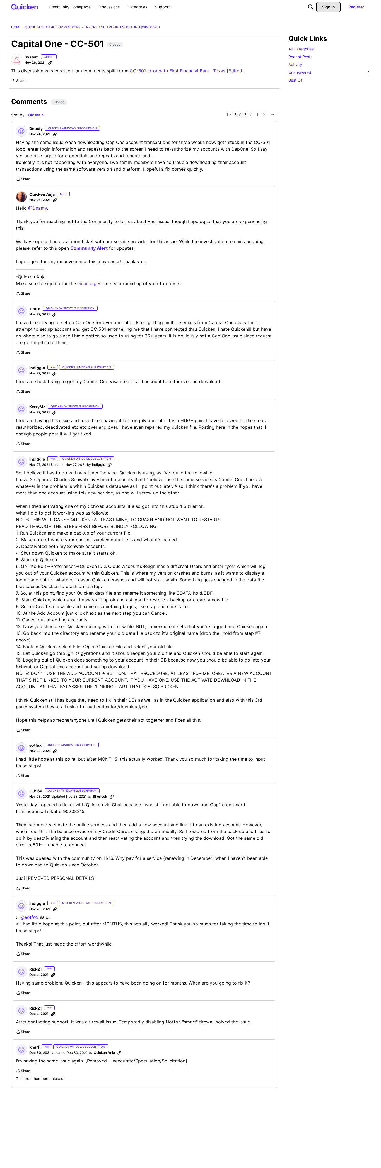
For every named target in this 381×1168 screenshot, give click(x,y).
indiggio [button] (37, 367)
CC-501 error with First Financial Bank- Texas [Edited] (187, 71)
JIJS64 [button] (35, 791)
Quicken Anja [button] (42, 194)
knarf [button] (34, 1047)
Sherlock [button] (100, 796)
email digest (90, 283)
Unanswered (329, 72)
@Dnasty (37, 208)
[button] (16, 59)
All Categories (301, 48)
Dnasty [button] (36, 128)
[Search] (311, 7)
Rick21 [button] (35, 969)
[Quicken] (24, 6)
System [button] (32, 57)
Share (18, 81)
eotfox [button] (35, 745)
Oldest (34, 115)
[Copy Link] (50, 62)
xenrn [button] (34, 308)
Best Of (295, 80)
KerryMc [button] (37, 406)
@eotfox (29, 917)
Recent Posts (300, 56)
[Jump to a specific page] (272, 114)
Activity (295, 64)
